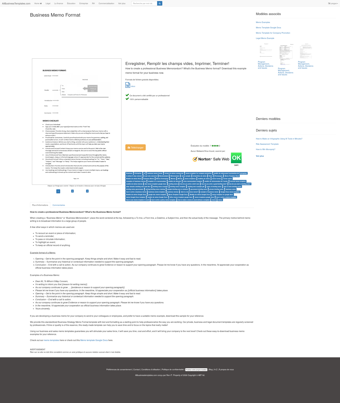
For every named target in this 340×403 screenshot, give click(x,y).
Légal (48, 3)
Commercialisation (106, 3)
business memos (172, 192)
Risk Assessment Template (267, 144)
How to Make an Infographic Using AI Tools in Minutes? (279, 138)
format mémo (227, 179)
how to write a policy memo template (163, 200)
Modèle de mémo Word (133, 179)
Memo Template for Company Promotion (273, 32)
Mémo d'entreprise (162, 179)
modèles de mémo (204, 179)
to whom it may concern (134, 176)
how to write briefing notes (232, 186)
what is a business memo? (189, 192)
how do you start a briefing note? (240, 184)
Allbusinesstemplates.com (146, 375)
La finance (58, 3)
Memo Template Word (232, 176)
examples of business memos (136, 181)
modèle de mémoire (174, 181)
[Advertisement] (109, 37)
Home (37, 3)
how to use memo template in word (137, 200)
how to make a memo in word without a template (194, 200)
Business (129, 173)
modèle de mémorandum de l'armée (216, 181)
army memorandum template (192, 181)
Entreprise (83, 3)
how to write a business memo (136, 192)
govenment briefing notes (198, 189)
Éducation (71, 3)
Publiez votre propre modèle (196, 369)
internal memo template (238, 181)
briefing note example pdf (196, 186)
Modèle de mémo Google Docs (136, 194)
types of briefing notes (214, 186)
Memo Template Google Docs (178, 194)
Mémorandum (174, 176)
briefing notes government (134, 189)
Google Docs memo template (230, 192)
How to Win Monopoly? (265, 149)
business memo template (156, 192)
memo (214, 200)
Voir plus (121, 3)
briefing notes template (177, 186)
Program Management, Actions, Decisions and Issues (265, 64)
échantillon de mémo (200, 176)
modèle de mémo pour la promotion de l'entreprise (230, 173)
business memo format (154, 173)
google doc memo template (157, 194)
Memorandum (163, 176)
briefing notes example (160, 186)
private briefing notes (216, 189)
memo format (216, 179)
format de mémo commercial (174, 173)
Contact (136, 369)
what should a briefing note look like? (138, 186)
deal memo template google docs (155, 184)
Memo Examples (263, 22)
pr (144, 173)
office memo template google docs (181, 197)
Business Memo (148, 179)
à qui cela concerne (150, 176)
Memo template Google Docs (94, 340)
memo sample (186, 176)
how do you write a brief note (189, 184)
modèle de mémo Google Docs (157, 197)
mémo (220, 200)
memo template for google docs (222, 194)
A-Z (215, 369)
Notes (211, 176)
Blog (211, 369)
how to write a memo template (226, 197)
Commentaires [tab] (59, 205)
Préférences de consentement (119, 369)
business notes (231, 189)
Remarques (218, 176)
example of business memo (209, 192)
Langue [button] (333, 3)
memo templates (190, 179)
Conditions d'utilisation (150, 369)
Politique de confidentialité (173, 369)
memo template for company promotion (199, 173)
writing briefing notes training (155, 189)
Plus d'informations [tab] (40, 205)
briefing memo (173, 184)
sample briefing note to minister (177, 189)
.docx (132, 86)
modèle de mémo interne (134, 184)
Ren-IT (169, 375)
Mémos (180, 179)
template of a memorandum (157, 181)
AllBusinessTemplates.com (16, 3)
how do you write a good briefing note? (214, 184)
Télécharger (136, 147)
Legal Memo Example (265, 38)
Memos (173, 179)
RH (93, 3)
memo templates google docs (204, 197)
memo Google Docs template (135, 197)
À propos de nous (226, 369)
